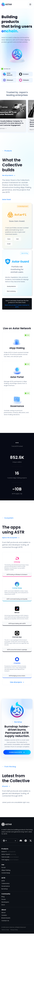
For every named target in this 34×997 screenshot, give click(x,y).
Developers (5, 902)
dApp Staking (5, 870)
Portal (3, 867)
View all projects (16, 682)
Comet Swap (5, 873)
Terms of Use (5, 929)
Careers (4, 915)
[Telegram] (26, 841)
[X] (31, 841)
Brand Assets (5, 918)
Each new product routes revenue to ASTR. (17, 306)
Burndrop (4, 889)
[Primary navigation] (30, 4)
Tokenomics (5, 883)
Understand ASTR (15, 752)
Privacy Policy (14, 929)
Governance (5, 886)
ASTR (3, 881)
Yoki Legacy (9, 860)
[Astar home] (14, 4)
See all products (7, 175)
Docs (3, 905)
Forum (3, 899)
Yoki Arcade (10, 857)
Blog (2, 897)
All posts (5, 786)
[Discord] (21, 841)
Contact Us (5, 921)
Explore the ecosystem (9, 538)
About (3, 912)
